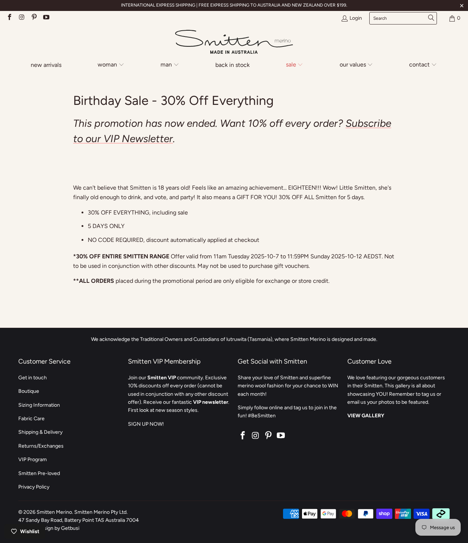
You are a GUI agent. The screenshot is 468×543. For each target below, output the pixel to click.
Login (356, 18)
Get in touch (32, 378)
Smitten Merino (54, 512)
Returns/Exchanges (41, 446)
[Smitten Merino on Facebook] (9, 18)
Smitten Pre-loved (39, 473)
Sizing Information (39, 405)
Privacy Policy (33, 487)
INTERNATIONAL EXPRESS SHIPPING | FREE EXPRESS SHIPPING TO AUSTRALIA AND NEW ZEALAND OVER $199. (234, 5)
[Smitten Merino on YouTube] (46, 18)
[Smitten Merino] (234, 42)
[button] (111, 65)
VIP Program (32, 459)
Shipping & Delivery (40, 432)
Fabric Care (31, 418)
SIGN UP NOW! (146, 424)
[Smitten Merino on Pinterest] (33, 18)
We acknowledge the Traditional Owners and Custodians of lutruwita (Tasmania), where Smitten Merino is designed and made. (234, 339)
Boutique (28, 391)
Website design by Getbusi (48, 528)
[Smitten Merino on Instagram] (21, 18)
